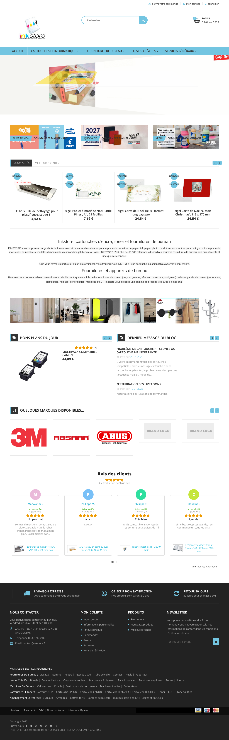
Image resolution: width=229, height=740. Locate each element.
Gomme (56, 675)
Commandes (91, 635)
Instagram (56, 726)
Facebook (26, 726)
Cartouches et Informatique (54, 51)
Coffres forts (77, 698)
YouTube (41, 726)
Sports (180, 680)
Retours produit (93, 630)
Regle (129, 675)
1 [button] (112, 562)
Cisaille (58, 686)
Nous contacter (56, 710)
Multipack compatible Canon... (79, 353)
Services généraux (180, 51)
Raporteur (141, 675)
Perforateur (130, 686)
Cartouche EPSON (66, 692)
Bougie (34, 680)
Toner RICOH (166, 692)
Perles (169, 680)
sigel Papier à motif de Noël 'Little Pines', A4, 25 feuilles (88, 212)
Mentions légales (78, 710)
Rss (36, 726)
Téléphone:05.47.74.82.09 (30, 638)
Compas (118, 675)
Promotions (137, 619)
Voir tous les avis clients (204, 566)
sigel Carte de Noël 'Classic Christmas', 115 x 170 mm (193, 212)
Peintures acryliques (150, 680)
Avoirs (87, 640)
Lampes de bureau (99, 698)
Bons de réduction (94, 650)
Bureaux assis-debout (125, 698)
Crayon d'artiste (51, 680)
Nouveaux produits (142, 625)
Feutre (68, 675)
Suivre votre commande (165, 3)
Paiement (29, 710)
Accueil (18, 51)
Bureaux (48, 698)
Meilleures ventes (47, 163)
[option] (35, 522)
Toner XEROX (184, 692)
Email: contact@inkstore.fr (30, 643)
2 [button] (116, 562)
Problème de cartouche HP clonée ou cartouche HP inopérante (145, 350)
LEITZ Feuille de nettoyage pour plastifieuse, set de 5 (36, 213)
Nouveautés (21, 163)
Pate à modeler (127, 680)
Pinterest (46, 726)
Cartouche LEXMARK (117, 692)
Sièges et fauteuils (152, 698)
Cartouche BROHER (143, 692)
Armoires (61, 698)
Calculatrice (44, 686)
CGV (41, 710)
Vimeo (51, 726)
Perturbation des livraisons (138, 384)
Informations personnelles (99, 625)
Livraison (15, 710)
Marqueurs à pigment (101, 680)
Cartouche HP (45, 692)
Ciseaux (44, 675)
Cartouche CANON (91, 692)
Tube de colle (101, 675)
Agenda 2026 (83, 675)
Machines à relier (110, 686)
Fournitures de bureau (104, 51)
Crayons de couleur (74, 680)
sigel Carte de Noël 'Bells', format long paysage (141, 212)
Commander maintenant (51, 138)
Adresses (89, 645)
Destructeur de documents (81, 686)
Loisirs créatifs (144, 51)
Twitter (31, 726)
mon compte (92, 612)
